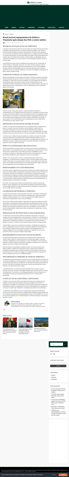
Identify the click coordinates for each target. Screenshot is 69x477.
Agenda (13, 27)
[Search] (64, 344)
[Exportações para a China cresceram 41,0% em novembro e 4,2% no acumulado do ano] (26, 323)
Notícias (22, 27)
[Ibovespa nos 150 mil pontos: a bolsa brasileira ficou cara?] (41, 322)
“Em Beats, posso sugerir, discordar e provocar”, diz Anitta (57, 396)
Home (6, 27)
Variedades (31, 27)
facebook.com (51, 354)
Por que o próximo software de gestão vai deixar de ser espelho (58, 390)
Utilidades (41, 27)
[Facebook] (4, 310)
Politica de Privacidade (38, 474)
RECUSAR (54, 474)
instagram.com (54, 354)
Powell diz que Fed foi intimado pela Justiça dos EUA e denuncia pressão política (10, 331)
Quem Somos (51, 27)
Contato (61, 27)
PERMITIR (63, 474)
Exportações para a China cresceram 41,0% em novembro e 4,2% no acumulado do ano (25, 331)
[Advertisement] (34, 15)
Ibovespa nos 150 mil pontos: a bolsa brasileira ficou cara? (40, 330)
